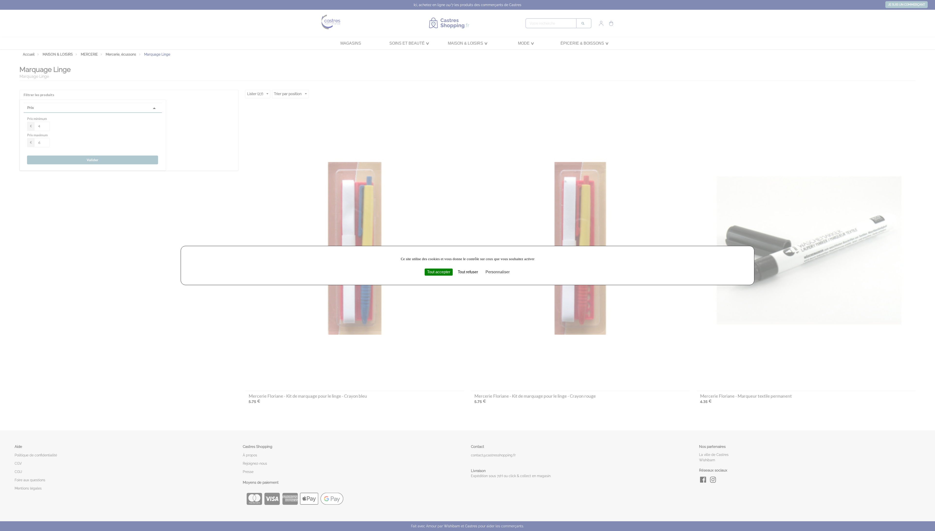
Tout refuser (468, 272)
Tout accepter (438, 272)
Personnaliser (498, 272)
